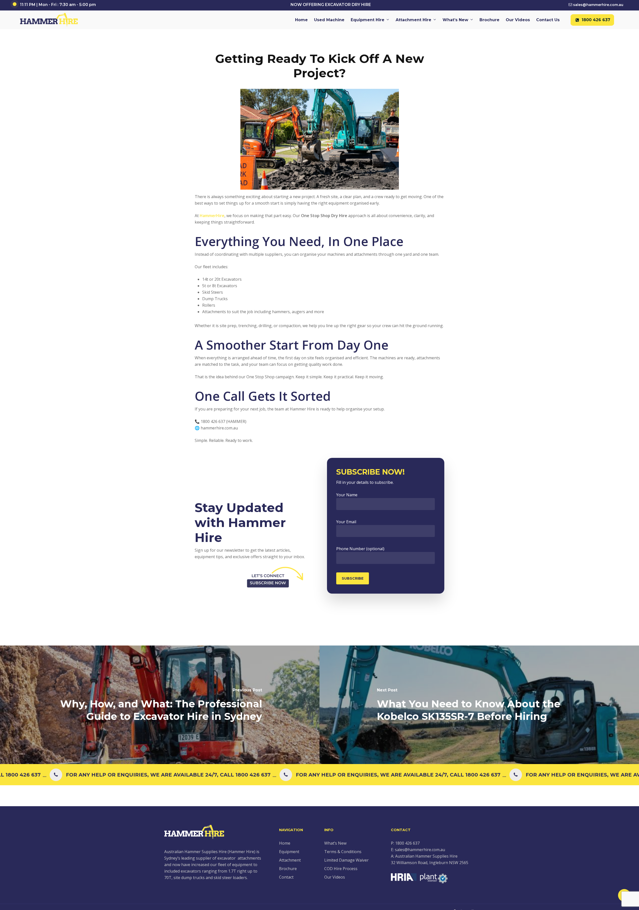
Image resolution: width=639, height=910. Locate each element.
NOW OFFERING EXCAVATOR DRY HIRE (331, 4)
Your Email (346, 521)
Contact (286, 877)
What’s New (335, 843)
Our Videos (334, 877)
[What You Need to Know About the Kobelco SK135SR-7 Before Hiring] (479, 705)
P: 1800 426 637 (405, 843)
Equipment (289, 851)
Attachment (290, 860)
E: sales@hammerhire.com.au (418, 849)
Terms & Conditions (342, 851)
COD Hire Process (340, 868)
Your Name (346, 495)
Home (284, 843)
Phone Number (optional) (360, 548)
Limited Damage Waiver (346, 860)
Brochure (288, 868)
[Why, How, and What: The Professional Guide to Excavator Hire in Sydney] (160, 705)
